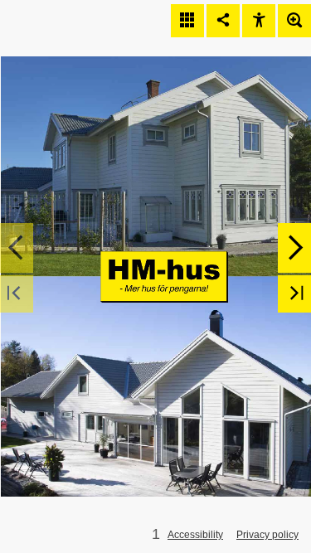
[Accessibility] (258, 20)
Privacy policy (267, 535)
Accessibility (195, 535)
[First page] (16, 294)
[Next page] (294, 248)
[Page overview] (187, 20)
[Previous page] (16, 248)
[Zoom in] (294, 20)
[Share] (223, 20)
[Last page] (294, 294)
